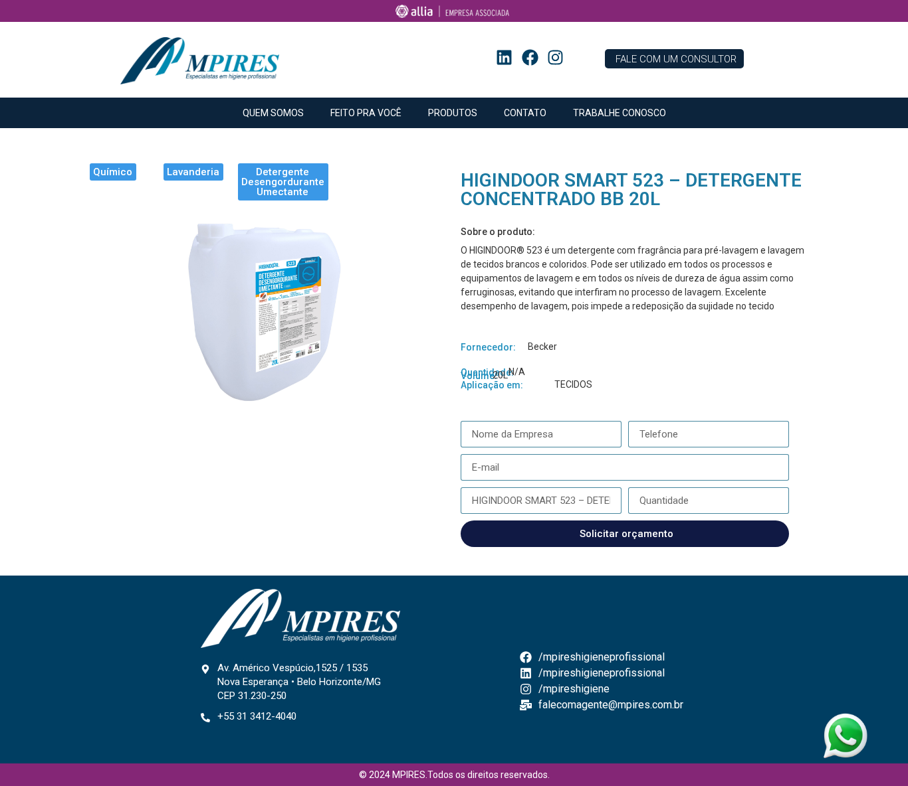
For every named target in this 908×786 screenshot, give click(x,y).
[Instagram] (555, 57)
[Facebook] (529, 57)
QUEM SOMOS (273, 113)
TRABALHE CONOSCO (619, 113)
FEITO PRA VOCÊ (365, 113)
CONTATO (525, 113)
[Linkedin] (504, 57)
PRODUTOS (452, 113)
